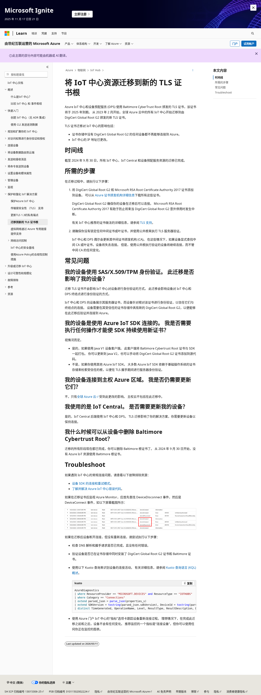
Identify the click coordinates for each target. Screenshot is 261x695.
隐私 (97, 691)
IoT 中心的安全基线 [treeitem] (22, 247)
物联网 (82, 70)
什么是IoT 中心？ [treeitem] (21, 96)
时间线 (219, 77)
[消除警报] (253, 8)
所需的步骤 (221, 82)
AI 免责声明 (164, 691)
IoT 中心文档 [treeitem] (15, 83)
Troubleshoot (223, 92)
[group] (134, 599)
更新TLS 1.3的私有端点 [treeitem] (24, 215)
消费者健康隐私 (235, 691)
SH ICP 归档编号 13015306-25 (23, 691)
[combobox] (26, 74)
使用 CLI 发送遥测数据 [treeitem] (24, 124)
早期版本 (181, 691)
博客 (193, 691)
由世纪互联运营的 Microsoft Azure (128, 691)
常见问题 (220, 87)
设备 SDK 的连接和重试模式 (91, 483)
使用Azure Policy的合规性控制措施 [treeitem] (29, 257)
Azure (69, 70)
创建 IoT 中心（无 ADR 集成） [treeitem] (29, 117)
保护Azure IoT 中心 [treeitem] (22, 201)
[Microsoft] (7, 33)
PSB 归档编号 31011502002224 (68, 691)
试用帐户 (249, 43)
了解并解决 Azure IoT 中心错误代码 (96, 489)
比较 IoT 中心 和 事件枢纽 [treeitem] (26, 103)
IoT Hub (95, 70)
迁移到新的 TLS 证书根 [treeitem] (24, 222)
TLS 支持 (146, 223)
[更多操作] (193, 70)
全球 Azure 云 (86, 397)
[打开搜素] (252, 33)
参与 (206, 691)
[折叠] (47, 67)
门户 (235, 43)
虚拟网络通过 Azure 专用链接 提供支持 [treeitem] (28, 231)
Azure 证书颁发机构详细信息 (115, 195)
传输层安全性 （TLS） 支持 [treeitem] (27, 208)
